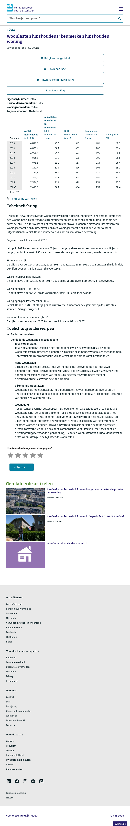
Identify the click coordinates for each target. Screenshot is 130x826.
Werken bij (11, 716)
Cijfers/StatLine (14, 604)
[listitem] (9, 781)
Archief (10, 765)
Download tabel (57, 69)
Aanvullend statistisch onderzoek (23, 623)
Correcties (11, 725)
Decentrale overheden (18, 667)
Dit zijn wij (11, 707)
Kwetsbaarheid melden (18, 760)
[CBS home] (21, 7)
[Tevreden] (33, 454)
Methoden (11, 637)
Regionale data (14, 628)
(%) (111, 129)
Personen (11, 672)
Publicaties (11, 632)
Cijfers (12, 30)
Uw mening (120, 824)
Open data (11, 614)
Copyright (11, 746)
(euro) (50, 127)
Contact (10, 697)
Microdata (11, 618)
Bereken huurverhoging (18, 609)
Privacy (9, 676)
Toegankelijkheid (15, 755)
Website (10, 741)
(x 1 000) (31, 134)
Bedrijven (11, 658)
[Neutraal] (25, 454)
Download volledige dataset (57, 80)
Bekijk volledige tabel (57, 58)
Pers (8, 702)
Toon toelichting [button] (55, 90)
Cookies (10, 751)
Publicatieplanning (16, 793)
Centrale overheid (15, 662)
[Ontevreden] (18, 454)
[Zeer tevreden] (40, 454)
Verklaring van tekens (24, 199)
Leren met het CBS (15, 721)
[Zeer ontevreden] (10, 454)
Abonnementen (14, 769)
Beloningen (12, 681)
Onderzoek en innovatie (18, 711)
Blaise (9, 642)
